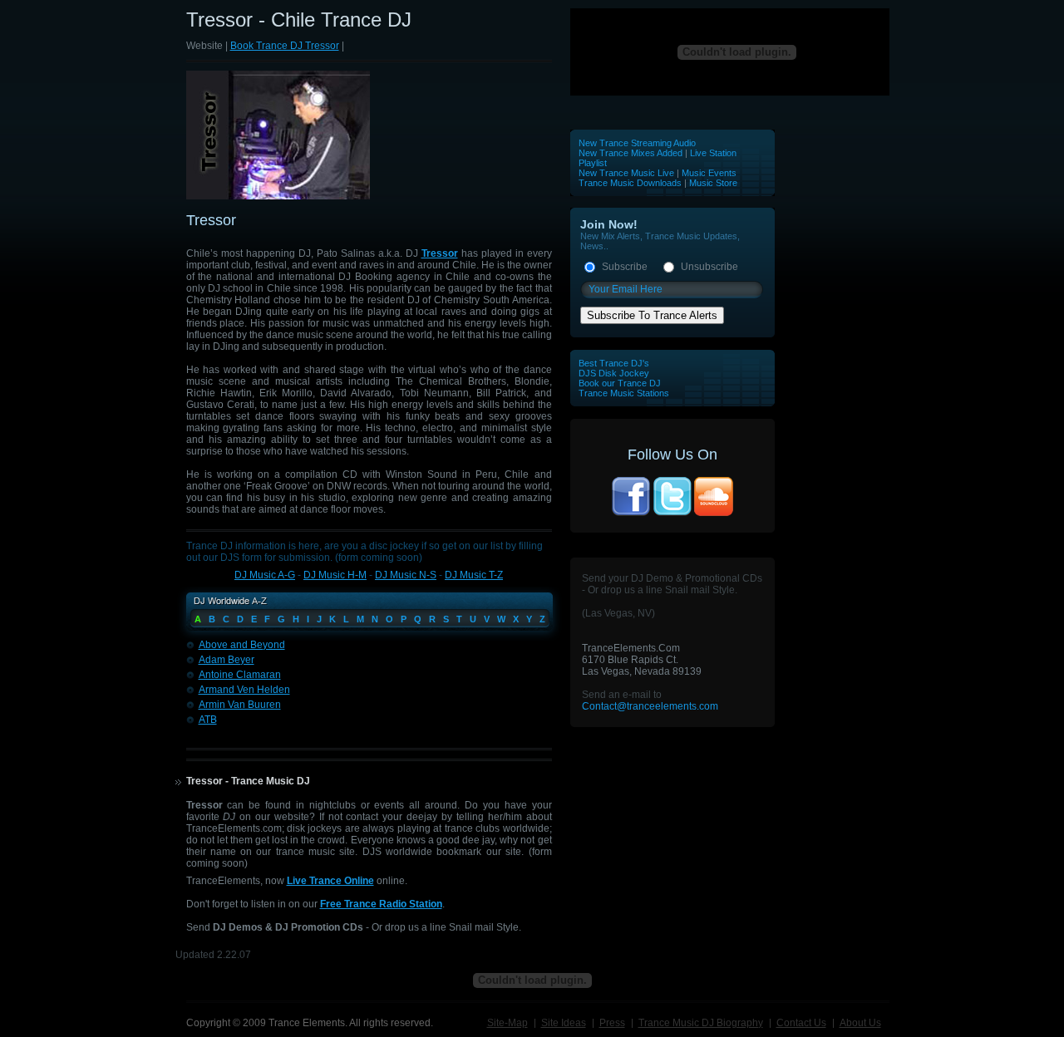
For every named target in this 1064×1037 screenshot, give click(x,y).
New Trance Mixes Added (630, 153)
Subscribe (625, 267)
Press (612, 1023)
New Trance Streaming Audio (637, 143)
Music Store (713, 183)
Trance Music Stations (624, 393)
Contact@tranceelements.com (650, 706)
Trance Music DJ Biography (700, 1023)
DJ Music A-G (264, 575)
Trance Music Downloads (630, 183)
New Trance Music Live (628, 173)
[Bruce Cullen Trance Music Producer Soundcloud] (714, 514)
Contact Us (801, 1023)
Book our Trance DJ (620, 383)
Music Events (709, 173)
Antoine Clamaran (240, 675)
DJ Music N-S (405, 575)
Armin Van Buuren (240, 704)
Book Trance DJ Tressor (284, 46)
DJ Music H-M (335, 575)
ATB (208, 719)
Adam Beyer (226, 660)
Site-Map (507, 1023)
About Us (860, 1023)
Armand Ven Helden (244, 689)
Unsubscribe (709, 267)
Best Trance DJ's (614, 363)
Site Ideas (563, 1023)
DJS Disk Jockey (614, 373)
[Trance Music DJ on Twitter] (672, 514)
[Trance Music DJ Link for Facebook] (631, 514)
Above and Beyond (242, 645)
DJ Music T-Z (474, 575)
